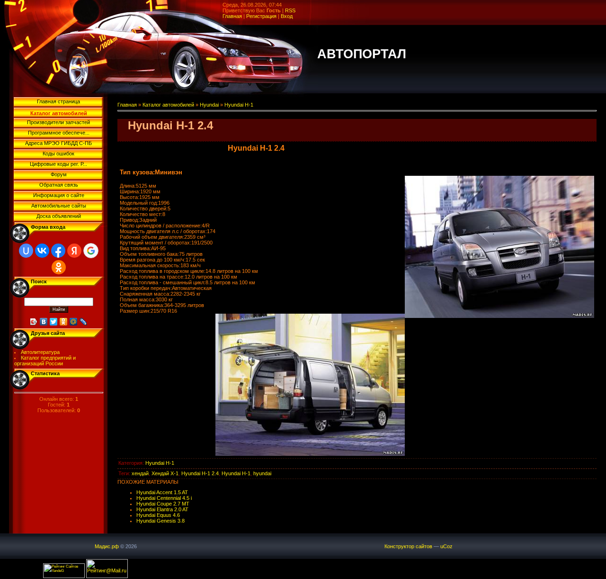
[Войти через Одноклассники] (59, 267)
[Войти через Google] (90, 250)
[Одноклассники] (64, 322)
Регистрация (261, 16)
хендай (140, 473)
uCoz (446, 546)
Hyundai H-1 (238, 105)
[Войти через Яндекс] (74, 251)
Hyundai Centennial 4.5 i (164, 498)
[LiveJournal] (84, 322)
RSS (290, 10)
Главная (232, 16)
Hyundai (209, 105)
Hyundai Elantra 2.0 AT (162, 509)
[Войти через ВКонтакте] (42, 251)
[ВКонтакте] (44, 322)
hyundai (262, 473)
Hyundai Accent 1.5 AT (162, 492)
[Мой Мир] (74, 322)
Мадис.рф (107, 546)
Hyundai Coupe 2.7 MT (162, 504)
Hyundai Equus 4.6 (158, 515)
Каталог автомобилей (168, 105)
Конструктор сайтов (408, 546)
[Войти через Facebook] (58, 251)
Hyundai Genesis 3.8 (160, 521)
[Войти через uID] (26, 251)
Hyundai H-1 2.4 (200, 473)
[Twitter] (54, 322)
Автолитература (40, 352)
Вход (287, 16)
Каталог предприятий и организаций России (45, 360)
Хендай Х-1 (165, 473)
